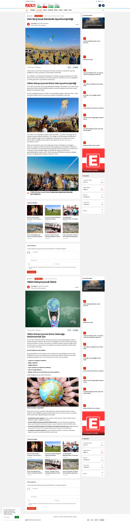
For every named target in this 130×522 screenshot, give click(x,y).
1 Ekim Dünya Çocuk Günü (40, 192)
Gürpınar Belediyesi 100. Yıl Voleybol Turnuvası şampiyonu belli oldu (93, 73)
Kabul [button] (17, 517)
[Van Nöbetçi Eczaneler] (93, 160)
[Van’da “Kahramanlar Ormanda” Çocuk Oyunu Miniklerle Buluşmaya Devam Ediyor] (35, 213)
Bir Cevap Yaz (32, 245)
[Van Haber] (30, 5)
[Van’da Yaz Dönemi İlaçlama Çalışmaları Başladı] (53, 213)
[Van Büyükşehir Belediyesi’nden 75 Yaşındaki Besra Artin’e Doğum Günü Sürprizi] (71, 213)
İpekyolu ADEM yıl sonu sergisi (91, 145)
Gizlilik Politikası (7, 517)
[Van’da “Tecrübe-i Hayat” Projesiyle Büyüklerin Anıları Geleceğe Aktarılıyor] (53, 231)
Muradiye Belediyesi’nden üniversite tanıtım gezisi (93, 129)
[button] (103, 5)
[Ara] (100, 5)
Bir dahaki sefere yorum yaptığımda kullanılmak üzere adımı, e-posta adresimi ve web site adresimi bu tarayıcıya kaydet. (52, 268)
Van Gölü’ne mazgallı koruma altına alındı (93, 84)
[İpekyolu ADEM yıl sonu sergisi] (93, 139)
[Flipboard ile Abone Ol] (38, 67)
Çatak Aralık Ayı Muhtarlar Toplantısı (93, 108)
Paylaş (102, 520)
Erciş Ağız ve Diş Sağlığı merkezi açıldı (92, 96)
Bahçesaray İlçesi (88, 59)
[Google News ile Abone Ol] (31, 67)
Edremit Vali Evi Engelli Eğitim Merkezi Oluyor (93, 118)
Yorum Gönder (31, 272)
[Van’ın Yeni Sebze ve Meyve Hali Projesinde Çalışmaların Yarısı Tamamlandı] (71, 231)
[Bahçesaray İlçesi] (93, 53)
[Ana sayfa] (27, 10)
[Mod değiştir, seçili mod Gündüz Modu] (103, 10)
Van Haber (34, 23)
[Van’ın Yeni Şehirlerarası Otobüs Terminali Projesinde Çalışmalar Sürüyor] (35, 231)
